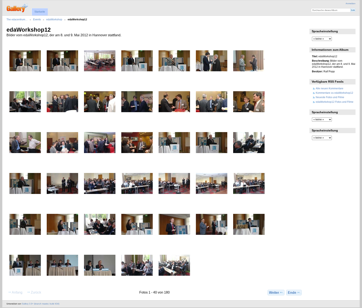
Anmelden (351, 3)
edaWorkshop (54, 19)
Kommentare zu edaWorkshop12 (334, 92)
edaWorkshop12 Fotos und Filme (334, 101)
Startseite (39, 11)
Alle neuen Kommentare (329, 88)
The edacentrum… (17, 19)
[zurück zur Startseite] (17, 7)
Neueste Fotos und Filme (330, 97)
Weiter (274, 292)
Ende (292, 292)
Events (37, 19)
